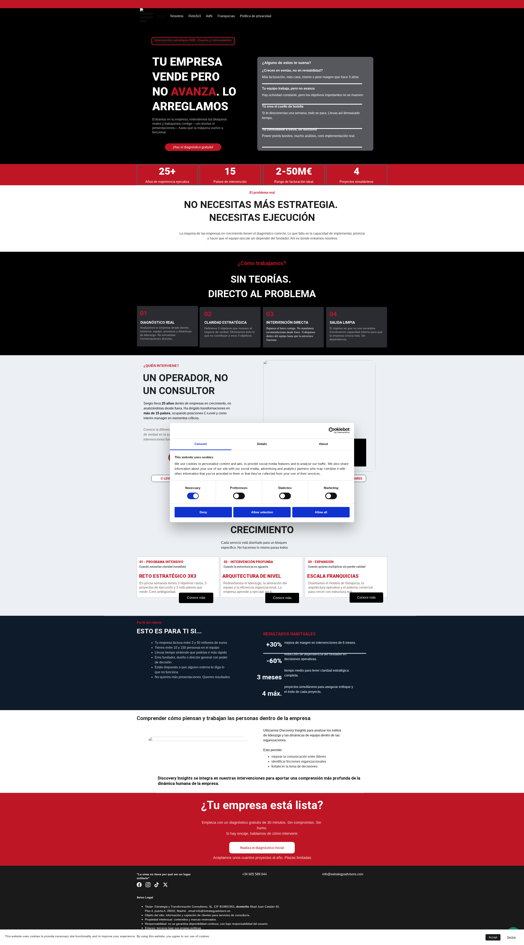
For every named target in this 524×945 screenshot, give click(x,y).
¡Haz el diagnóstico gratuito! (193, 147)
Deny (203, 512)
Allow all (321, 512)
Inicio (161, 16)
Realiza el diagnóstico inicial (262, 848)
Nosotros (176, 16)
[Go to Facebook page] (139, 884)
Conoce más (196, 597)
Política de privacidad (255, 16)
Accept (493, 937)
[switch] (239, 496)
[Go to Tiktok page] (156, 884)
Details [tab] (262, 443)
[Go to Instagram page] (148, 884)
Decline (511, 937)
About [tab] (323, 443)
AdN (209, 16)
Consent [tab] (200, 443)
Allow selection (262, 512)
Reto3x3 (195, 16)
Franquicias (226, 16)
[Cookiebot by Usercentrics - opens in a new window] (332, 430)
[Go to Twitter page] (165, 884)
